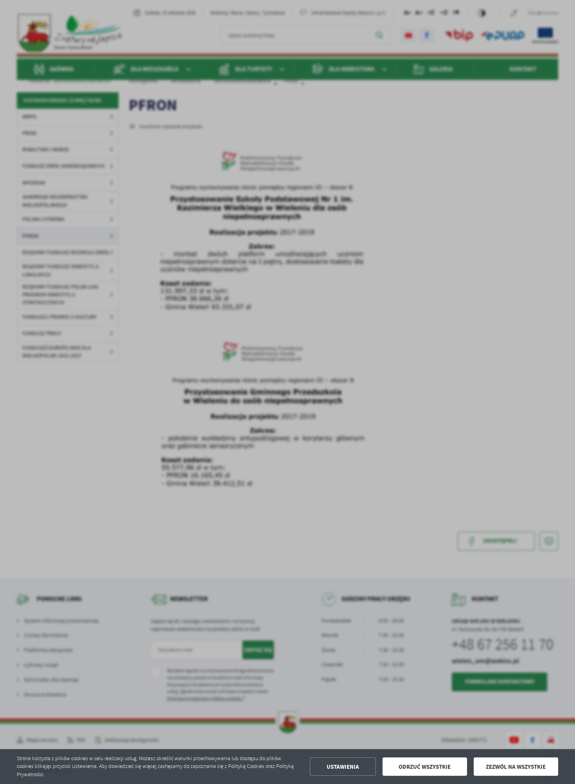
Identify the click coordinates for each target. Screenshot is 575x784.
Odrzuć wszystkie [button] (425, 767)
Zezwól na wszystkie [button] (516, 767)
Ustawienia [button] (343, 767)
